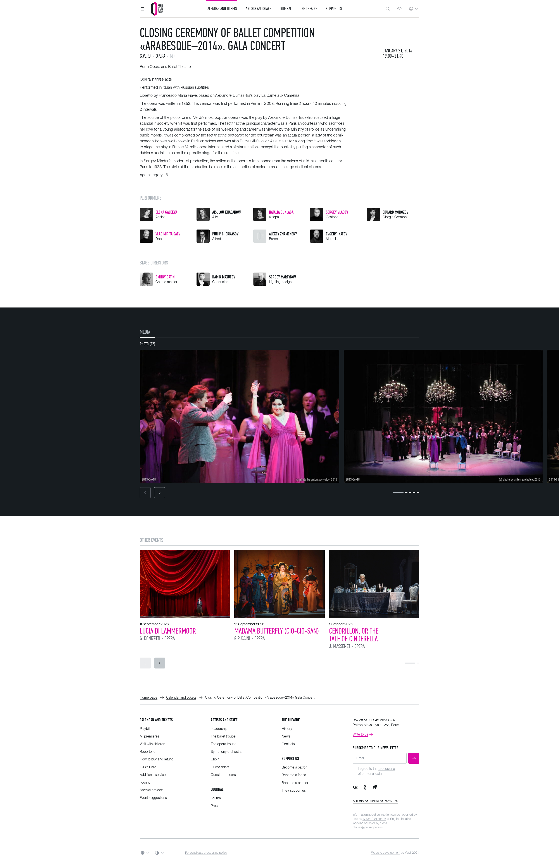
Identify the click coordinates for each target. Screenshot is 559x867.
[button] (142, 8)
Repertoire (147, 752)
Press (215, 806)
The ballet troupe (223, 736)
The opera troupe (223, 744)
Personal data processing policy (206, 852)
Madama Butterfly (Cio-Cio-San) (276, 631)
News (286, 736)
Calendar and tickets (156, 719)
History (287, 729)
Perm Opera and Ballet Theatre (165, 66)
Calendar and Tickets (221, 9)
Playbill (145, 729)
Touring (145, 782)
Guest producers (223, 775)
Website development (385, 852)
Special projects (152, 790)
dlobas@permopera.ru (368, 827)
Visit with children (152, 744)
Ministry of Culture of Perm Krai (375, 801)
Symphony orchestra (226, 752)
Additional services (153, 775)
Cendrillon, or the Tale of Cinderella (353, 634)
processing (386, 769)
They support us (294, 790)
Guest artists (220, 767)
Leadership (219, 729)
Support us (334, 9)
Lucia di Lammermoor (168, 631)
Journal (286, 9)
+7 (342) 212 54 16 (374, 818)
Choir (215, 759)
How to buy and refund (156, 759)
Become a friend (294, 775)
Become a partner (295, 783)
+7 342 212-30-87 (382, 720)
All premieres (149, 736)
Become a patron (294, 767)
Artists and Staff (258, 9)
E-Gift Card (148, 767)
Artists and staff (224, 719)
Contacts (288, 744)
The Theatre (308, 9)
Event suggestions (153, 798)
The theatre (291, 719)
